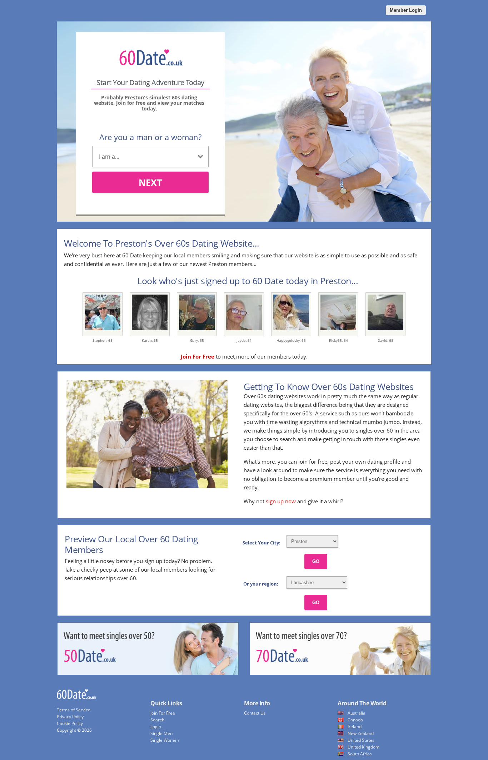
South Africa (360, 754)
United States (361, 740)
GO (315, 561)
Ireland (355, 727)
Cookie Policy (70, 723)
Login (155, 727)
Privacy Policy (70, 717)
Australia (356, 713)
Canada (355, 720)
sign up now (281, 501)
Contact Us (255, 713)
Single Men (161, 733)
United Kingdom (363, 747)
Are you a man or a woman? (150, 137)
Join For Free (162, 713)
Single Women (164, 740)
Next (150, 182)
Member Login (406, 10)
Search (157, 720)
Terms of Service (73, 710)
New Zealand (361, 733)
